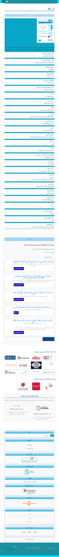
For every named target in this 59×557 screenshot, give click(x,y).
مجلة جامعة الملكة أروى (29, 15)
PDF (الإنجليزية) (18, 268)
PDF (15, 312)
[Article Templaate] (29, 474)
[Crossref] (23, 357)
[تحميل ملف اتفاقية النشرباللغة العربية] (29, 482)
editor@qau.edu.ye (48, 124)
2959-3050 (50, 83)
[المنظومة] (23, 365)
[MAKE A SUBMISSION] (29, 462)
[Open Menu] (3, 1)
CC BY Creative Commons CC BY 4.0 (43, 180)
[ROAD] (36, 357)
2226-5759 (50, 76)
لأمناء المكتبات (29, 522)
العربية (52, 435)
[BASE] (10, 365)
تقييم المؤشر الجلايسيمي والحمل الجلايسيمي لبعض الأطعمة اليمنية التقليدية (33, 261)
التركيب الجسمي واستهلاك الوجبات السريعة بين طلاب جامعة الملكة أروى (32, 322)
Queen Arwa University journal (44, 63)
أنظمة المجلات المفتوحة (29, 539)
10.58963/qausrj (49, 90)
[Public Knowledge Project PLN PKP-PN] (36, 386)
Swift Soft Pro (51, 548)
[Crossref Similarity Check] (29, 494)
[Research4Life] (23, 372)
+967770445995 (49, 130)
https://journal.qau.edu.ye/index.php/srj (42, 137)
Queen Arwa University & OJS (33, 548)
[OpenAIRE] (49, 372)
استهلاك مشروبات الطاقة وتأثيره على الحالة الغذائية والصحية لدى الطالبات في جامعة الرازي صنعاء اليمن (33, 277)
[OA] (29, 506)
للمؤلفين (29, 518)
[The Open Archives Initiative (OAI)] (36, 365)
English (46, 435)
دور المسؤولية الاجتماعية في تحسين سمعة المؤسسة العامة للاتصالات (33, 307)
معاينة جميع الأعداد (48, 339)
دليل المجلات (29, 445)
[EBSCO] (10, 357)
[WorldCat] (10, 372)
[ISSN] (49, 357)
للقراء (29, 514)
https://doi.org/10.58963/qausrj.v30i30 (45, 249)
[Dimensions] (36, 372)
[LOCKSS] (23, 386)
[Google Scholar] (49, 365)
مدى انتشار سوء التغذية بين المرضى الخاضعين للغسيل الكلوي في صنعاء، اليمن (33, 293)
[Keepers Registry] (49, 386)
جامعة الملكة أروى (49, 97)
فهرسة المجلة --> (29, 448)
